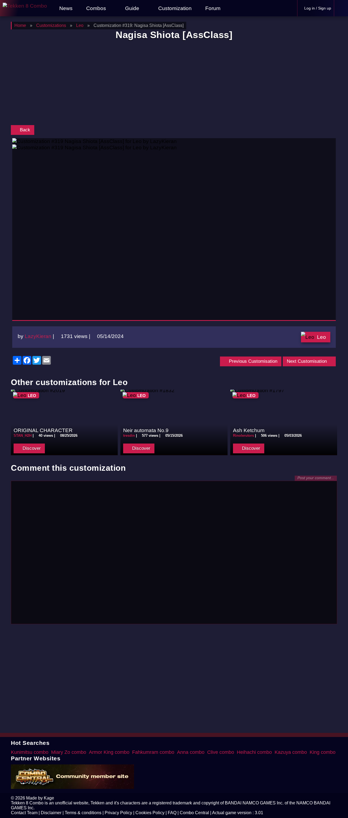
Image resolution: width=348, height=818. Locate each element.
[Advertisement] (174, 84)
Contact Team (24, 812)
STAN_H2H (23, 435)
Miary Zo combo (68, 752)
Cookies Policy (149, 812)
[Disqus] (174, 552)
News (65, 8)
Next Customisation (307, 361)
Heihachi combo (254, 752)
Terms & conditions (83, 812)
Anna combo (190, 752)
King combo (322, 752)
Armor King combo (109, 752)
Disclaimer (51, 812)
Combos (96, 8)
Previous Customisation (252, 361)
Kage (49, 798)
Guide (132, 8)
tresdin (129, 435)
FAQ (172, 812)
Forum (212, 8)
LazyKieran (38, 336)
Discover (31, 448)
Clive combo (220, 752)
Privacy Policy (118, 812)
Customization (174, 8)
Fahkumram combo (153, 752)
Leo (321, 337)
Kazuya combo (291, 752)
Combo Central (194, 812)
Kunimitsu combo (29, 752)
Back (24, 129)
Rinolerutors (243, 435)
